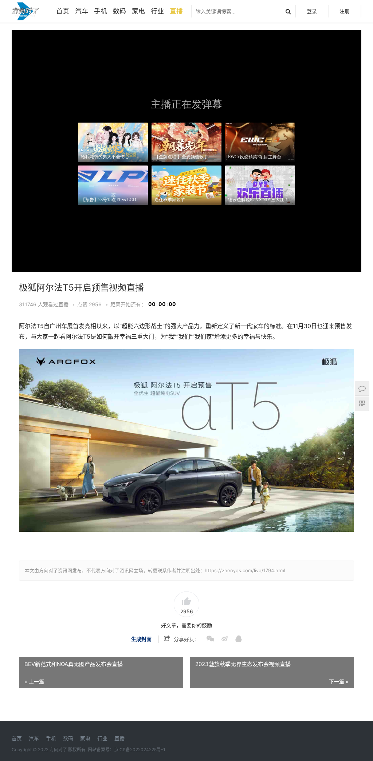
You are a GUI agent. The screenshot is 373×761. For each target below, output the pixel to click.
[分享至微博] (221, 639)
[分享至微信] (206, 639)
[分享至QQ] (235, 639)
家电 (138, 11)
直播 (176, 11)
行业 (157, 11)
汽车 (81, 11)
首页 (62, 11)
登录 (312, 11)
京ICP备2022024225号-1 (139, 749)
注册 (344, 11)
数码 (119, 11)
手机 (100, 11)
